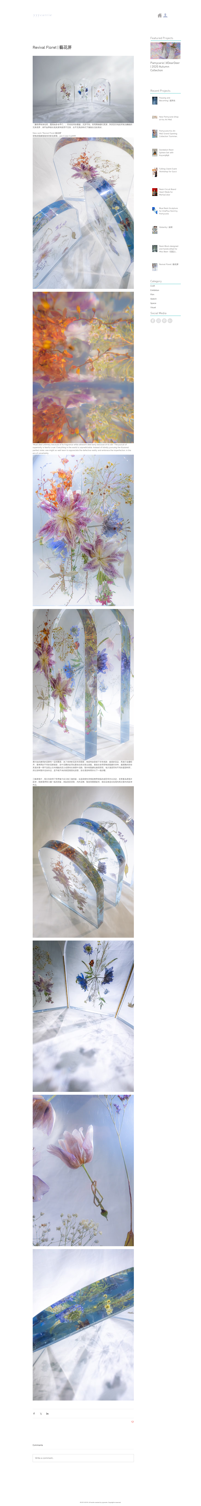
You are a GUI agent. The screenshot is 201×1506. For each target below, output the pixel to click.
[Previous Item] (155, 51)
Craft (152, 286)
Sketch (153, 299)
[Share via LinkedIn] (47, 1413)
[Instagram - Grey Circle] (158, 320)
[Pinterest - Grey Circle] (164, 320)
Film (152, 294)
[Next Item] (176, 51)
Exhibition (154, 290)
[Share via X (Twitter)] (40, 1413)
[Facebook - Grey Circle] (152, 320)
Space (153, 303)
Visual (153, 307)
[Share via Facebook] (34, 1413)
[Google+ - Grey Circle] (170, 320)
